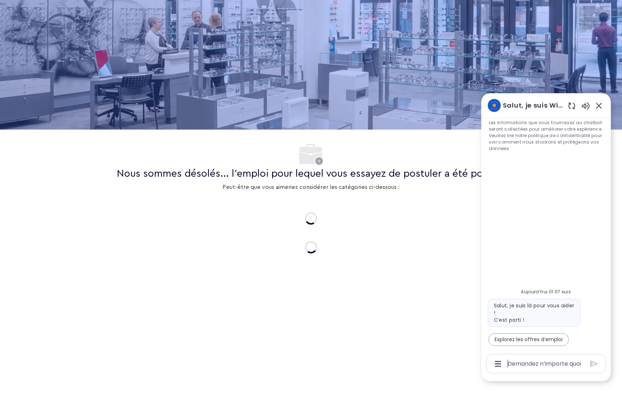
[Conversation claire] (572, 105)
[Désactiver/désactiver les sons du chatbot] (585, 105)
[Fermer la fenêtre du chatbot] (599, 105)
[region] (546, 234)
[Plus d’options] (497, 364)
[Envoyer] (594, 363)
